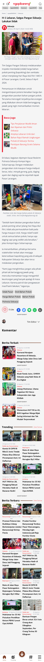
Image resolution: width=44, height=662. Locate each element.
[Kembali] (4, 4)
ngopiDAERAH (14, 8)
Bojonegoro (26, 447)
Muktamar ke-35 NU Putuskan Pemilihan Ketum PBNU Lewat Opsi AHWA (11, 619)
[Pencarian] (40, 4)
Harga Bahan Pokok (11, 296)
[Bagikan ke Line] (29, 310)
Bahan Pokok (28, 296)
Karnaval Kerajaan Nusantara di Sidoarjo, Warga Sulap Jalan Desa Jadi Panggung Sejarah (12, 559)
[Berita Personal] (22, 654)
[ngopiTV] (8, 4)
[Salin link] (40, 310)
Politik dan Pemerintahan (10, 446)
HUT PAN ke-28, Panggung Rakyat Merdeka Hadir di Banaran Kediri (30, 560)
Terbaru (5, 8)
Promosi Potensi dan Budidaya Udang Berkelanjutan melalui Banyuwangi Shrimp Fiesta (12, 527)
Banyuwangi (6, 516)
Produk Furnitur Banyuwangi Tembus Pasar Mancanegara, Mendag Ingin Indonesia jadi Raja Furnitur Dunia (31, 528)
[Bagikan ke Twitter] (24, 310)
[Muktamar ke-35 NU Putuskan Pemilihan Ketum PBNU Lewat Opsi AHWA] (32, 468)
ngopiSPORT (32, 8)
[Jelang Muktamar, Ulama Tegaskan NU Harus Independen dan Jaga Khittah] (9, 391)
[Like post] (5, 310)
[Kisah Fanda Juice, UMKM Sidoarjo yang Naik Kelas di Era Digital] (9, 374)
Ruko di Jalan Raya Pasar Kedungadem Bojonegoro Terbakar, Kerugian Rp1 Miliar (11, 589)
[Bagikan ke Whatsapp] (35, 310)
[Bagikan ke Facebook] (19, 310)
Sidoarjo (20, 13)
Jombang (25, 479)
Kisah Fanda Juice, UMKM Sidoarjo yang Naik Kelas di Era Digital (28, 377)
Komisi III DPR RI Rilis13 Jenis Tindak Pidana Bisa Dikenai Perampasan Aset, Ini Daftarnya (11, 455)
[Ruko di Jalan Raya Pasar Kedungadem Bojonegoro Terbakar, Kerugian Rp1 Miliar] (32, 436)
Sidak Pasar (7, 291)
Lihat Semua (38, 427)
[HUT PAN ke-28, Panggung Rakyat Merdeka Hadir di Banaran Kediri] (12, 468)
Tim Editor (32, 322)
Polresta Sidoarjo (10, 301)
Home (4, 13)
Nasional (24, 8)
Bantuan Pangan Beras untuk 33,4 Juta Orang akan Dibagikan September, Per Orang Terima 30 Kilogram (32, 625)
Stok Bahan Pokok (23, 291)
